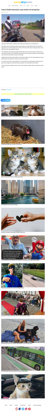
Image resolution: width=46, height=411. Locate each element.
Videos (21, 5)
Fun (24, 5)
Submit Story (22, 405)
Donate (29, 405)
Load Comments (5, 100)
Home (6, 405)
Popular (36, 5)
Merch (11, 405)
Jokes (32, 5)
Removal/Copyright (37, 405)
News (10, 5)
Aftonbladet (8, 89)
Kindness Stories (15, 5)
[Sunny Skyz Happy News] (23, 28)
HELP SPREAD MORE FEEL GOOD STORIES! (23, 94)
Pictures (28, 5)
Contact (16, 405)
